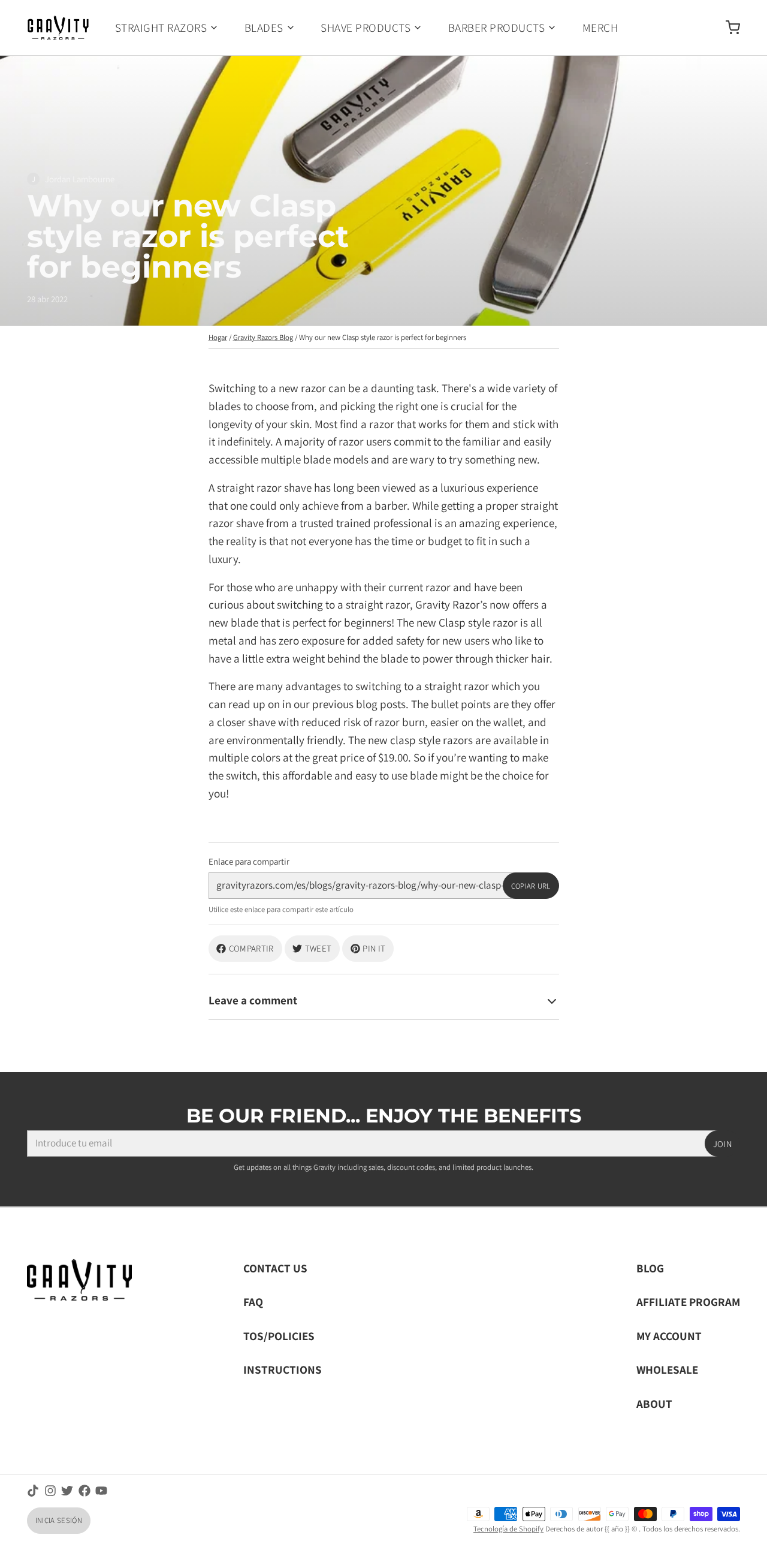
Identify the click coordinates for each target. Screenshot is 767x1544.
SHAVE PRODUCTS (365, 27)
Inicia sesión (58, 1520)
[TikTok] (33, 1491)
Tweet (318, 948)
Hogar (218, 337)
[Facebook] (84, 1491)
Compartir (251, 948)
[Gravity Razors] (58, 27)
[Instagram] (50, 1491)
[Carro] (727, 27)
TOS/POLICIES (279, 1335)
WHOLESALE (667, 1369)
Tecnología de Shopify (508, 1529)
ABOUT (654, 1403)
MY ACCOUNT (669, 1335)
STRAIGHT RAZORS (161, 27)
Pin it (374, 948)
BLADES (263, 27)
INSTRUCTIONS (282, 1369)
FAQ (253, 1301)
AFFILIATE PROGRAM (688, 1301)
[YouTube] (101, 1491)
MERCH (600, 27)
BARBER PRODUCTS (496, 27)
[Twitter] (67, 1491)
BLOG (650, 1267)
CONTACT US (275, 1267)
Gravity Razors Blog (263, 337)
